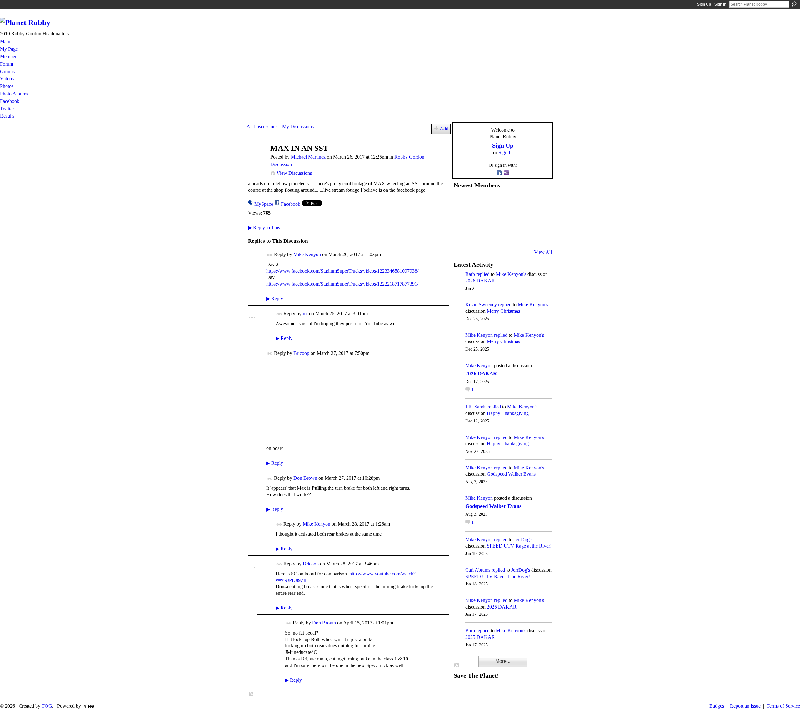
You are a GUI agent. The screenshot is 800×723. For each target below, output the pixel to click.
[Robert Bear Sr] (537, 235)
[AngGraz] (522, 218)
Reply (274, 298)
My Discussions (298, 126)
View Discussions (294, 173)
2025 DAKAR (502, 606)
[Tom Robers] (507, 218)
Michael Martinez (308, 156)
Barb (470, 274)
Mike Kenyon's (511, 274)
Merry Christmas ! (505, 311)
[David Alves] (476, 218)
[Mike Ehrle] (507, 201)
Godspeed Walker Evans (511, 474)
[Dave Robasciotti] (461, 218)
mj (305, 313)
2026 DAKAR (480, 280)
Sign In (720, 4)
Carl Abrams (477, 570)
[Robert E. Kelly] (522, 235)
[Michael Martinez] (257, 160)
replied (483, 274)
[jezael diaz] (476, 201)
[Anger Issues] (491, 235)
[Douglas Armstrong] (461, 201)
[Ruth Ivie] (491, 218)
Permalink (270, 255)
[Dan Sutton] (537, 201)
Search (794, 4)
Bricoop (301, 353)
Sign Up (704, 4)
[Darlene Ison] (491, 201)
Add (444, 128)
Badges (716, 706)
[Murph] (476, 235)
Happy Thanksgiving (508, 413)
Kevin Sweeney (481, 304)
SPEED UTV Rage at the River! (519, 546)
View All (543, 252)
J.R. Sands (475, 406)
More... (502, 661)
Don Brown (305, 478)
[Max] (537, 218)
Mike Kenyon (307, 254)
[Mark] (507, 235)
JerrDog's (523, 539)
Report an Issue (745, 706)
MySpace (263, 204)
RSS (251, 694)
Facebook (290, 204)
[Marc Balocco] (522, 201)
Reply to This (264, 227)
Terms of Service (783, 706)
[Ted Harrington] (461, 235)
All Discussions (262, 126)
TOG (47, 706)
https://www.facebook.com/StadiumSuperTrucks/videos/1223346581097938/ (342, 271)
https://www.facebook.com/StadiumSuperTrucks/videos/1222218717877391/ (342, 283)
